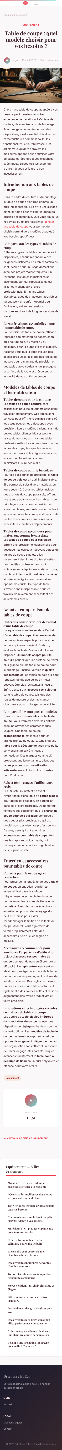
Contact (7, 1428)
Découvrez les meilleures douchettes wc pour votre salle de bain (30, 1196)
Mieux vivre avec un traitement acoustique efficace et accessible (27, 1184)
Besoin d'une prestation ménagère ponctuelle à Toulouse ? (28, 1344)
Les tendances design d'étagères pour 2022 (30, 1310)
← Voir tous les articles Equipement (25, 1138)
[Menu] (36, 3)
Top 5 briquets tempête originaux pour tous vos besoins (31, 1207)
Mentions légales (12, 1422)
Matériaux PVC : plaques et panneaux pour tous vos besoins (30, 1230)
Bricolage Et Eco (16, 1376)
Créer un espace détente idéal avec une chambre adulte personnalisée (29, 1333)
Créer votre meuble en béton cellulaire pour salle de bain (25, 1241)
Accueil (7, 15)
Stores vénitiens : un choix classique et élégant (31, 1287)
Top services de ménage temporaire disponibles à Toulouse (29, 1276)
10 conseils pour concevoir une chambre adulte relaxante (26, 1253)
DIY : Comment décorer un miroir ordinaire (28, 1298)
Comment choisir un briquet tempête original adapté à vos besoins (30, 1218)
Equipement (20, 15)
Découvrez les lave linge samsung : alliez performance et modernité (29, 1321)
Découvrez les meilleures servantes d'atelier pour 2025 (29, 1264)
